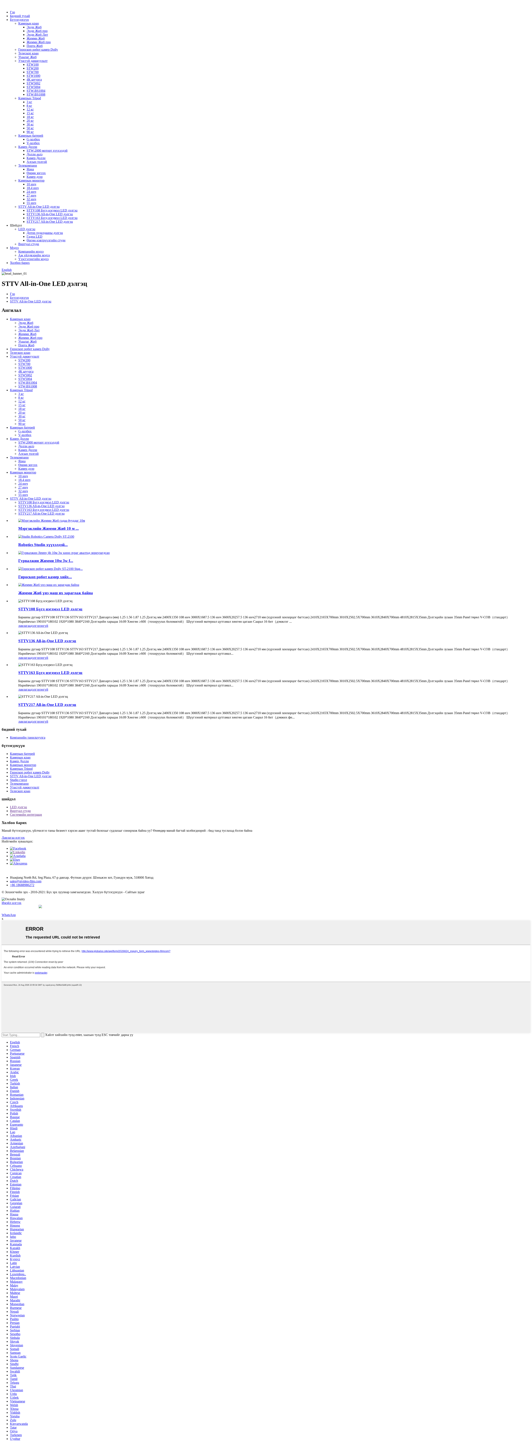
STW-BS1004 (36, 90)
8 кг (29, 105)
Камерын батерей (30, 135)
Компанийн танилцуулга (27, 737)
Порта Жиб (35, 46)
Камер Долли (27, 147)
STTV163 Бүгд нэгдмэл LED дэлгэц (52, 218)
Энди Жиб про (37, 31)
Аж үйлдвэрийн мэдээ (34, 255)
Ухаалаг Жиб (27, 57)
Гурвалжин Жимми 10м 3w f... (45, 560)
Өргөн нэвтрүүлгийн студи (46, 240)
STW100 (33, 64)
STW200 (33, 68)
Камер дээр (35, 176)
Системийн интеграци (26, 814)
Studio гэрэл (18, 780)
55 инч (31, 203)
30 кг (30, 124)
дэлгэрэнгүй (39, 625)
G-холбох (33, 139)
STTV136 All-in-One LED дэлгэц (50, 214)
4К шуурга (34, 79)
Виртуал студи (28, 244)
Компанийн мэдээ (31, 251)
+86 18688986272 (22, 885)
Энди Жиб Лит (37, 34)
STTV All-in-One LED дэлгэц (39, 206)
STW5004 (33, 87)
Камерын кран (28, 23)
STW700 (33, 72)
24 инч (31, 191)
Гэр (12, 12)
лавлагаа (24, 625)
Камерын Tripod (29, 98)
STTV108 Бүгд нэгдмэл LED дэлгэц (52, 210)
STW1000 (33, 75)
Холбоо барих (20, 262)
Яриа (30, 169)
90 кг (30, 132)
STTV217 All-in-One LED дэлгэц (50, 221)
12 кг (30, 109)
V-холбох (33, 143)
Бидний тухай (20, 16)
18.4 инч (33, 188)
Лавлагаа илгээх (13, 837)
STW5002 (33, 83)
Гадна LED (34, 236)
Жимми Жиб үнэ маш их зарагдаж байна (55, 593)
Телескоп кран (28, 53)
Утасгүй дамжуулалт (33, 61)
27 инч (31, 195)
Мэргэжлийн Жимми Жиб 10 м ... (48, 528)
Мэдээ (14, 248)
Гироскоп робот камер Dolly (38, 49)
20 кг (30, 120)
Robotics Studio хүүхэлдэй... (43, 544)
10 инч (31, 184)
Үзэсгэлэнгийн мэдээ (33, 259)
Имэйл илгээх (11, 903)
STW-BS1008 (36, 94)
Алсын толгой (37, 162)
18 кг (30, 117)
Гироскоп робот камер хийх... (45, 577)
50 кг (30, 128)
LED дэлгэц (26, 229)
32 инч (31, 199)
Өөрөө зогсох (36, 173)
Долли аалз (34, 154)
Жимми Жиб (36, 38)
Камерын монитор (31, 180)
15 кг (30, 113)
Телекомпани (27, 165)
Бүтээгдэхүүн (19, 19)
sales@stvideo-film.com (25, 881)
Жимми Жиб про (39, 42)
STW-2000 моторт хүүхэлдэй (47, 150)
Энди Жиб (34, 27)
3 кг (29, 102)
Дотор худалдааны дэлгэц (45, 233)
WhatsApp (9, 915)
